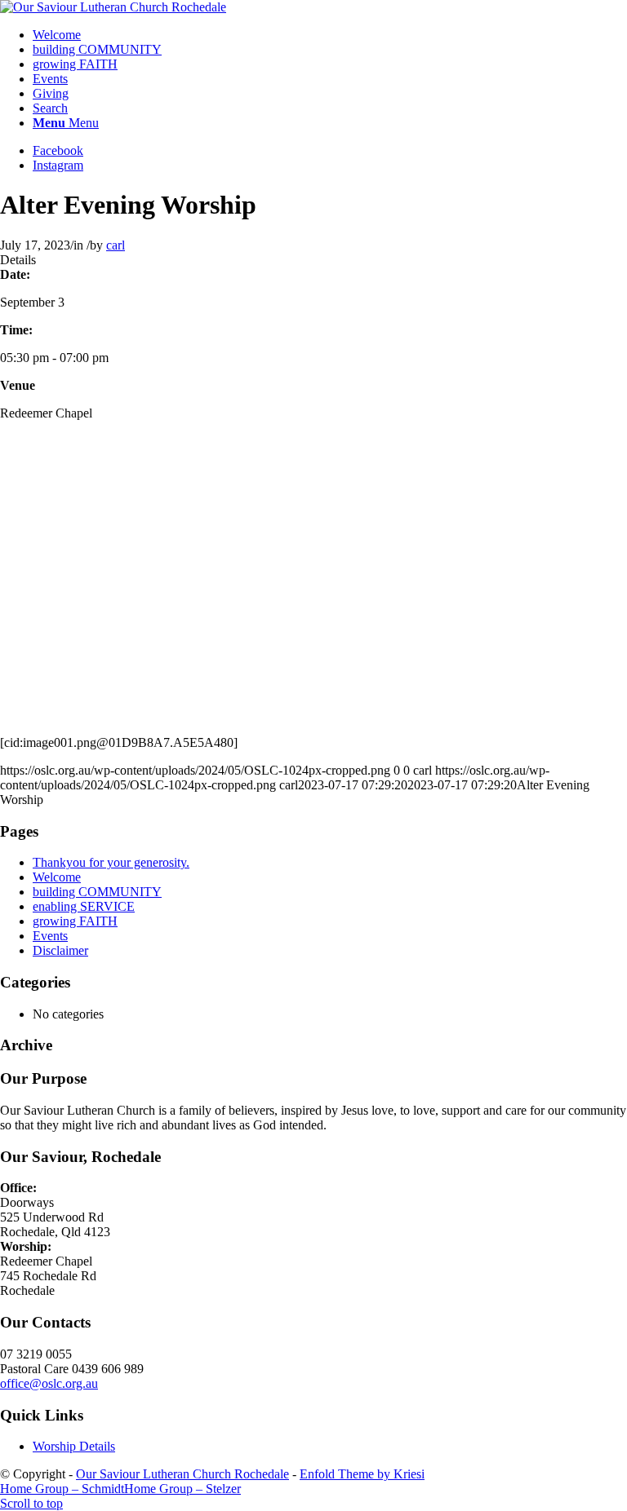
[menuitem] (330, 35)
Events (50, 936)
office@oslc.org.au (49, 1383)
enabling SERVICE (84, 906)
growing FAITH (75, 921)
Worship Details (74, 1446)
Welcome (57, 877)
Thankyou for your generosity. (111, 862)
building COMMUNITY (97, 892)
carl (115, 245)
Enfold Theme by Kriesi (362, 1474)
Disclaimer (60, 950)
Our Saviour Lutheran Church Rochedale (182, 1474)
